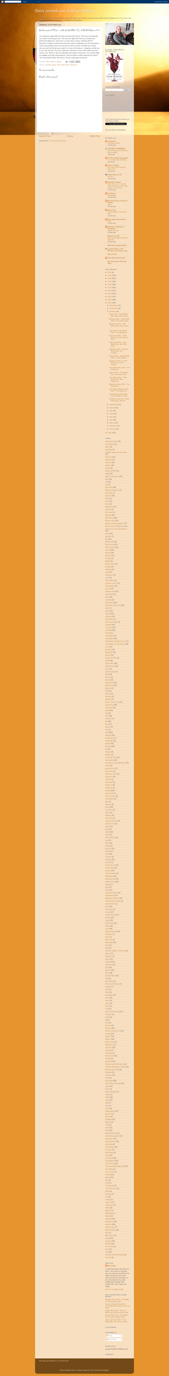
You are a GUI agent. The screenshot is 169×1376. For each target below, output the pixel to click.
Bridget (107, 561)
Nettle (107, 937)
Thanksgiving (110, 1161)
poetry (107, 1003)
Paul (106, 978)
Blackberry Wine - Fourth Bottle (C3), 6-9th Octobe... (118, 362)
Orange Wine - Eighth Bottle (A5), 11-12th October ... (119, 357)
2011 (110, 433)
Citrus (107, 611)
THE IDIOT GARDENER (116, 149)
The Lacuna (109, 1172)
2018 (110, 284)
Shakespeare (110, 1111)
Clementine (109, 619)
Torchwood (109, 1186)
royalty (107, 1094)
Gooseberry (109, 760)
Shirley (107, 1116)
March (112, 423)
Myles (107, 926)
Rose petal (109, 1080)
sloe (106, 1125)
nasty (107, 929)
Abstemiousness (111, 441)
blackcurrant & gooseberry (114, 523)
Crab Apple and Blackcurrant (115, 641)
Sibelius (108, 1122)
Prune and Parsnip (112, 1011)
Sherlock (108, 1114)
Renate (107, 1058)
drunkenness (110, 666)
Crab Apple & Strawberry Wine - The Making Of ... (119, 331)
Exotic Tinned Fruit (112, 702)
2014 (110, 297)
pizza (107, 998)
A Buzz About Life (115, 175)
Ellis (106, 691)
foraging (108, 735)
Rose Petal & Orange (113, 1083)
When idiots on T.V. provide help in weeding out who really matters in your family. (117, 186)
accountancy (109, 444)
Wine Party (109, 1235)
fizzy (106, 724)
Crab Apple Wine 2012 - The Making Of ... (119, 368)
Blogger (106, 1370)
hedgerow (108, 788)
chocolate (108, 594)
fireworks (108, 718)
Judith (107, 832)
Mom (107, 906)
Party (107, 973)
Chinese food (110, 591)
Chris (107, 597)
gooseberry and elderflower (115, 763)
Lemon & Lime (110, 865)
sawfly (107, 1108)
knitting (107, 851)
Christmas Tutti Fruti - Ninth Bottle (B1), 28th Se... (119, 400)
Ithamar (108, 815)
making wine (109, 882)
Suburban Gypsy (114, 182)
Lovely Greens (110, 873)
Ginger (107, 752)
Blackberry (109, 518)
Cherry (107, 589)
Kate (107, 840)
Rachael (108, 1028)
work (107, 1238)
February (113, 426)
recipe (107, 1050)
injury (107, 812)
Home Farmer (110, 796)
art (106, 482)
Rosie (107, 1089)
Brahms (108, 555)
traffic (107, 1191)
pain (106, 967)
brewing (108, 558)
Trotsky (107, 1199)
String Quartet (110, 1141)
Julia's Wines (110, 837)
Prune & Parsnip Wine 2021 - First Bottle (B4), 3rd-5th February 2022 (117, 1306)
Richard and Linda (112, 1070)
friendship (108, 741)
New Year (108, 940)
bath (106, 498)
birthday (108, 515)
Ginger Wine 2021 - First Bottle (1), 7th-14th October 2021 (116, 1316)
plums (107, 1000)
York (106, 1252)
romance (108, 1075)
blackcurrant (109, 520)
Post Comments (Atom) (57, 141)
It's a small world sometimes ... (118, 160)
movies (107, 912)
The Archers (109, 1163)
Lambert (108, 857)
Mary (107, 890)
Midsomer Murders (112, 898)
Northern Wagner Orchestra (115, 951)
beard (107, 501)
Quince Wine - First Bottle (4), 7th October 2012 (118, 373)
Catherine (108, 575)
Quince (107, 1025)
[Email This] (70, 61)
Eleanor (108, 688)
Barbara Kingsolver (112, 490)
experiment (109, 705)
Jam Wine (108, 818)
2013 (110, 300)
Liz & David (109, 868)
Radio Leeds (109, 1042)
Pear (107, 989)
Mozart (107, 917)
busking (108, 567)
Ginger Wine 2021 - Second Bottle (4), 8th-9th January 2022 (116, 1311)
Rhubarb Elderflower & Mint (115, 1067)
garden (107, 746)
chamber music (110, 583)
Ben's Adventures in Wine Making (64, 10)
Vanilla (107, 1208)
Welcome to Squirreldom (117, 245)
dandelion (108, 652)
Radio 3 (108, 1036)
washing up (109, 1221)
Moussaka (109, 909)
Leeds (107, 862)
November (114, 308)
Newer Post (45, 136)
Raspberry (109, 1045)
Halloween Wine (111, 774)
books (107, 550)
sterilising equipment (112, 1136)
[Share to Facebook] (77, 61)
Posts (110, 1336)
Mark (107, 887)
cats (106, 578)
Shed (109, 221)
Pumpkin (108, 1014)
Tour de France (110, 1188)
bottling (107, 553)
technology (109, 1152)
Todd (107, 1183)
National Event (110, 931)
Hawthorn (108, 785)
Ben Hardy (111, 1266)
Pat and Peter (110, 976)
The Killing (109, 1169)
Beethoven (109, 507)
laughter (108, 859)
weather (108, 1224)
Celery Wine (109, 580)
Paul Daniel (109, 981)
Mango (107, 884)
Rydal (107, 1097)
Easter (107, 680)
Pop (106, 1009)
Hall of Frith (112, 254)
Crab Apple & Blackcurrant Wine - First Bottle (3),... (118, 390)
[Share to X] (75, 61)
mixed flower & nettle (112, 901)
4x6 (92, 1370)
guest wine (109, 771)
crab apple (109, 638)
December (114, 305)
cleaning (108, 616)
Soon (109, 204)
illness (107, 807)
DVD (107, 674)
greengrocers (110, 768)
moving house (110, 915)
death (107, 661)
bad (106, 485)
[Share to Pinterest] (79, 61)
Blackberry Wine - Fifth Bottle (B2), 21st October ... (119, 325)
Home (70, 136)
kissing (107, 846)
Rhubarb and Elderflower (114, 1064)
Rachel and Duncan (112, 1031)
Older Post (95, 136)
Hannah (108, 779)
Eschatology (112, 195)
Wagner (108, 1210)
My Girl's (110, 176)
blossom (108, 536)
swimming (108, 1144)
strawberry (109, 1139)
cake (107, 572)
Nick (106, 945)
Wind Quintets (110, 1230)
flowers (107, 727)
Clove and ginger (111, 622)
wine (107, 1233)
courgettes (109, 636)
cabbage (108, 569)
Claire (107, 614)
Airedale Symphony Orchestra (116, 452)
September (114, 404)
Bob (106, 539)
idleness (108, 804)
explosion (108, 707)
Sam (107, 1105)
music (107, 920)
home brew (109, 793)
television (73, 65)
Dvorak (107, 677)
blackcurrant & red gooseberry (116, 529)
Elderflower (109, 685)
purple (107, 1017)
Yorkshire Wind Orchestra (114, 1255)
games (107, 743)
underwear (109, 1205)
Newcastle (109, 942)
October (113, 311)
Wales (107, 1216)
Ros (106, 1078)
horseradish (109, 799)
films (107, 716)
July (111, 411)
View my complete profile (114, 1289)
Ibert (107, 801)
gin (106, 749)
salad (107, 1100)
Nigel (107, 948)
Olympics (108, 956)
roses (107, 1086)
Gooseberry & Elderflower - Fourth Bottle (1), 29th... (119, 395)
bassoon (108, 496)
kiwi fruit (108, 848)
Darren (107, 655)
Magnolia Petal (110, 879)
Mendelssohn (110, 895)
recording (108, 1053)
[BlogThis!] (73, 61)
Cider (107, 608)
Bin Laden (109, 512)
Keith (107, 843)
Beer (107, 504)
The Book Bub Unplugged (118, 158)
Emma (107, 694)
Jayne (107, 826)
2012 (110, 303)
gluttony (108, 754)
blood (107, 533)
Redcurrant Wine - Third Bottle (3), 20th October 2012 (118, 337)
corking (107, 633)
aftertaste (108, 449)
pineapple (108, 995)
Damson (108, 649)
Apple (107, 473)
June (112, 414)
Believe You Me (114, 236)
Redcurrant (65, 65)
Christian (108, 600)
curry (107, 647)
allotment (108, 457)
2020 (110, 278)
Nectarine (108, 934)
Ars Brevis (112, 193)
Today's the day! (113, 230)
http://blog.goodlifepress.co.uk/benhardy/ (54, 1361)
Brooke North (110, 564)
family (107, 710)
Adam (107, 447)
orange (107, 962)
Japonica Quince (111, 821)
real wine (108, 1047)
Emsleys (108, 699)
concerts (48, 65)
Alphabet (108, 460)
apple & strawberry (112, 476)
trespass (108, 1194)
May (111, 417)
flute (106, 730)
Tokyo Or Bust (113, 165)
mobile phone (110, 904)
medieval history (111, 893)
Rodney (108, 1072)
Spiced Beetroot (111, 1133)
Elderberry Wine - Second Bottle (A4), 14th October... (118, 351)
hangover (108, 777)
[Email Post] (66, 61)
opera (107, 959)
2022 (110, 272)
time (106, 1180)
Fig (106, 713)
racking (107, 1034)
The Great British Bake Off (114, 1166)
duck (107, 669)
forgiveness (109, 738)
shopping (108, 1119)
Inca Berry (109, 810)
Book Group (109, 544)
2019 (110, 281)
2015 (110, 294)
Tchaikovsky (109, 1147)
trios (106, 1197)
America (108, 462)
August (112, 408)
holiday (107, 790)
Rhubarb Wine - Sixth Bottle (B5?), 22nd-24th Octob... (119, 320)
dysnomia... (112, 210)
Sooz (107, 1130)
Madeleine (109, 876)
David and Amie (111, 658)
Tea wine (108, 1150)
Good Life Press (111, 757)
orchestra (108, 964)
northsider (112, 141)
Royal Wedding (110, 1092)
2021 (110, 275)
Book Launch (110, 547)
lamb (107, 854)
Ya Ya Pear (109, 1246)
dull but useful (110, 672)
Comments (112, 1339)
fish (106, 721)
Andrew (108, 465)
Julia (107, 835)
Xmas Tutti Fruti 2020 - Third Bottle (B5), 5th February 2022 (116, 1321)
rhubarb (108, 1061)
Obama (108, 953)
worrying (108, 1241)
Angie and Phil (110, 471)
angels (107, 468)
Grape (107, 765)
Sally (107, 1103)
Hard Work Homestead (116, 258)
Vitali (55, 50)
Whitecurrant (110, 1227)
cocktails (108, 625)
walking (108, 1219)
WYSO (107, 1244)
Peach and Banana (112, 984)
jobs (106, 829)
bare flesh (108, 493)
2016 (110, 291)
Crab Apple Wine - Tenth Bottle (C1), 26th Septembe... (118, 379)
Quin (107, 1023)
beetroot (108, 509)
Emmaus (108, 696)
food (106, 732)
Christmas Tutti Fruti (112, 605)
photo (107, 992)
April (111, 420)
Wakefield (108, 1213)
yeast (107, 1249)
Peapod (108, 987)
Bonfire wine (109, 542)
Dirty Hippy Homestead (117, 219)
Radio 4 (108, 1039)
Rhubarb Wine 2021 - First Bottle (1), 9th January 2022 (117, 1300)
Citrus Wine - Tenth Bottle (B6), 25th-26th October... (119, 315)
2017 (110, 287)
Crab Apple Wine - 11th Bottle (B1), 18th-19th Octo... (117, 344)
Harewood (109, 782)
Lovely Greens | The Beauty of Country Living (117, 250)
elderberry (109, 683)
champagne (109, 586)
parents (108, 970)
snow (107, 1127)
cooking (108, 630)
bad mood (109, 487)
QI (106, 1020)
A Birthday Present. (114, 143)
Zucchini (108, 1257)
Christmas (109, 602)
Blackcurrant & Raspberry (114, 526)
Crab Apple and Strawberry (115, 644)
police (107, 1006)
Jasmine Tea (110, 824)
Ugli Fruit (108, 1202)
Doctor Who (109, 663)
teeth (107, 1155)
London (108, 871)
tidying (107, 1177)
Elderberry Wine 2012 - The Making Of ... (119, 385)
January (113, 429)
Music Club (56, 65)
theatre (107, 1174)
